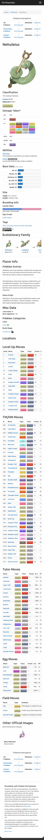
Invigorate (7, 624)
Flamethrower (13, 487)
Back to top (8, 831)
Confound (7, 589)
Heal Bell (11, 386)
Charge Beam (13, 515)
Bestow (6, 667)
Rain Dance (12, 456)
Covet (10, 366)
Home (6, 12)
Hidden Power (13, 433)
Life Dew (11, 499)
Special (31, 382)
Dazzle (5, 597)
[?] (13, 229)
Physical (30, 355)
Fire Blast (11, 491)
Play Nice (11, 363)
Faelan (5, 99)
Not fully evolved (13, 225)
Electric (31, 123)
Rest (10, 378)
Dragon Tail (12, 464)
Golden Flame (13, 394)
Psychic (12, 132)
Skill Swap (7, 640)
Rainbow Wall (13, 534)
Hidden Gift (12, 554)
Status (31, 359)
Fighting (12, 119)
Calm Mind (11, 429)
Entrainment (7, 675)
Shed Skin (6, 154)
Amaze (5, 577)
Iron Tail (6, 628)
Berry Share (12, 546)
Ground (12, 129)
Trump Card (12, 405)
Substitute (12, 511)
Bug (12, 123)
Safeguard (12, 460)
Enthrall (6, 608)
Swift (5, 644)
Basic (4, 225)
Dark (19, 123)
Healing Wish (13, 409)
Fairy (12, 126)
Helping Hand (8, 620)
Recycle (6, 632)
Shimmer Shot (13, 538)
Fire (19, 126)
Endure (5, 604)
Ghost (13, 144)
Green (5, 325)
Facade (6, 612)
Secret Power (13, 562)
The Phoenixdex (8, 3)
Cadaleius (25, 250)
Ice (19, 129)
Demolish (6, 601)
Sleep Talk (12, 507)
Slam (10, 374)
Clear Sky (11, 550)
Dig (9, 476)
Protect (11, 452)
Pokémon (13, 12)
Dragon (25, 123)
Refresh (6, 679)
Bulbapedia (27, 806)
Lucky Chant (13, 370)
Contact (7, 826)
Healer (5, 159)
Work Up (11, 519)
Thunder (11, 472)
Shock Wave (7, 636)
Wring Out (7, 690)
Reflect (10, 483)
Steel (25, 132)
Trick (5, 647)
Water (32, 132)
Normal (8, 105)
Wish (10, 390)
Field (4, 217)
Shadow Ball (12, 480)
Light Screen (12, 448)
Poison (32, 129)
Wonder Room (8, 651)
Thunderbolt (12, 468)
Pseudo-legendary (25, 225)
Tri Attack (11, 425)
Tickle (5, 683)
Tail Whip (11, 359)
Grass (32, 126)
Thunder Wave (13, 495)
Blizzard (11, 444)
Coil (4, 671)
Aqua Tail (6, 585)
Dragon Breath (13, 382)
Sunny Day (12, 437)
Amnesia (6, 581)
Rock (19, 132)
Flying (25, 126)
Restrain (11, 542)
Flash (10, 558)
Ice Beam (11, 441)
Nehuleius (8, 250)
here (29, 813)
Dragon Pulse (13, 402)
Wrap (5, 686)
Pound (10, 355)
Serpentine (7, 332)
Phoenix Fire (12, 526)
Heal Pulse (12, 398)
